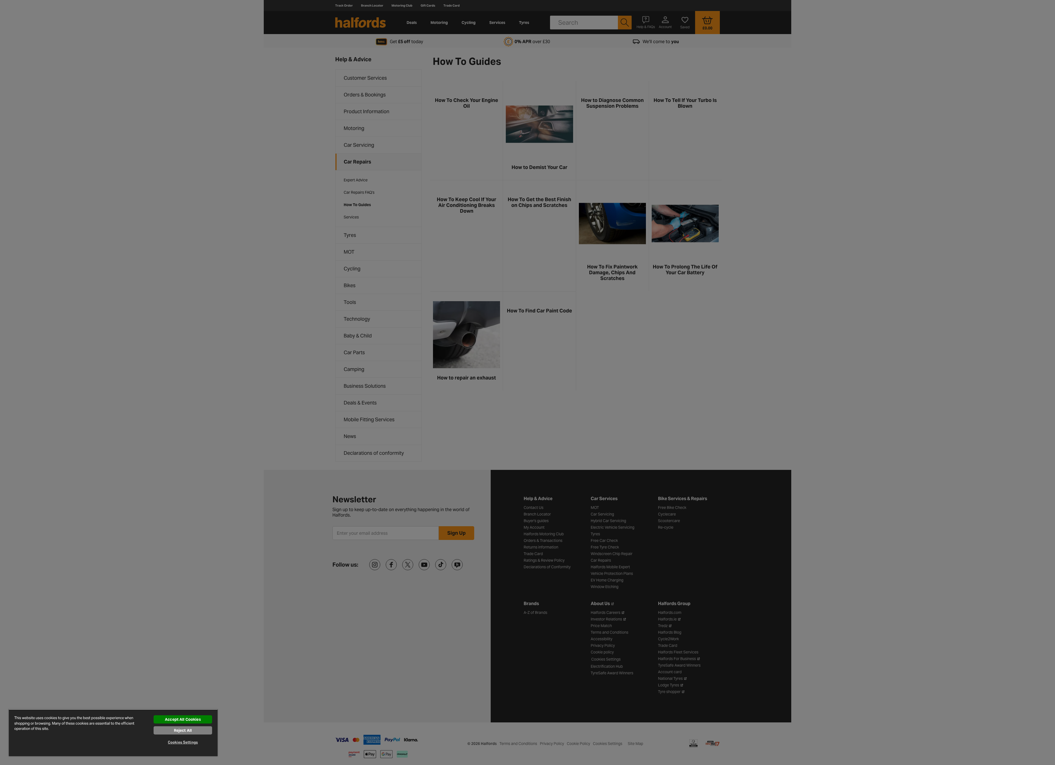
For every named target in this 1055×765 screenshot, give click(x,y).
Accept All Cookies (183, 719)
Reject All (183, 730)
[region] (113, 732)
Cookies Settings (183, 742)
